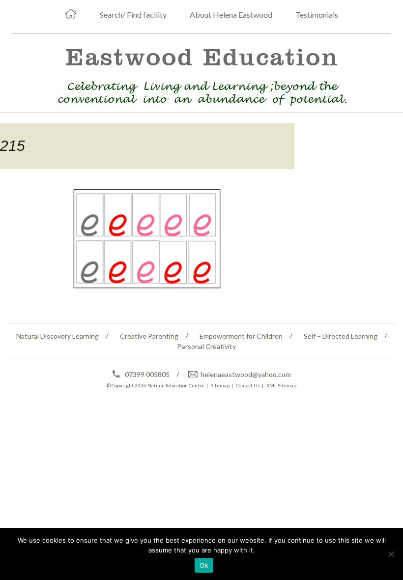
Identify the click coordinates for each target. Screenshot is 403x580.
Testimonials (316, 14)
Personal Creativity (206, 346)
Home (71, 14)
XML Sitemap (281, 385)
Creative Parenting (149, 336)
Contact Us (248, 385)
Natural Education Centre (175, 385)
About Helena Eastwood (231, 14)
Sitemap (220, 385)
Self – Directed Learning (340, 336)
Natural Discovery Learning (57, 336)
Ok (204, 565)
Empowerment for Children (241, 336)
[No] (391, 554)
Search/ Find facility (133, 14)
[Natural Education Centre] (197, 74)
